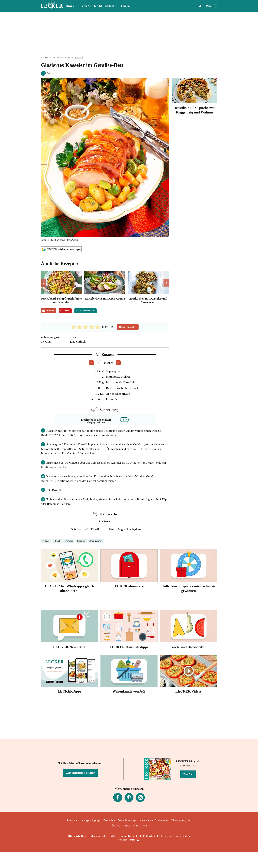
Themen (126, 825)
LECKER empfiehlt (104, 6)
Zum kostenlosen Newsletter (80, 773)
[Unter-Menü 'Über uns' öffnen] (132, 6)
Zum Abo (188, 774)
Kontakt (136, 825)
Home (44, 57)
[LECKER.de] (52, 6)
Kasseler (79, 57)
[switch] (124, 419)
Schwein (69, 57)
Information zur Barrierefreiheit (154, 820)
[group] (105, 288)
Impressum (72, 820)
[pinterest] (129, 797)
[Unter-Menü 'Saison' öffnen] (89, 6)
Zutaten (51, 57)
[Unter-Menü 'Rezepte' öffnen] (76, 6)
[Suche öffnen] (200, 6)
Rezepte (70, 6)
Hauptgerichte (96, 541)
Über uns (125, 6)
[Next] (166, 283)
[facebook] (117, 797)
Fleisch (60, 57)
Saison (84, 6)
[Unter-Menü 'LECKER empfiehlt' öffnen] (116, 6)
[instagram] (140, 797)
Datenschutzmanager (127, 820)
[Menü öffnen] (215, 6)
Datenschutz (109, 820)
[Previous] (43, 283)
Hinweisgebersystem (181, 820)
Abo (145, 825)
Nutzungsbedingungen (90, 820)
